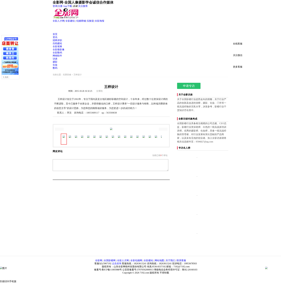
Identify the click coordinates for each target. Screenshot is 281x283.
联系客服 (181, 260)
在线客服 (237, 43)
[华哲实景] (184, 218)
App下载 (67, 6)
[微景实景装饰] (184, 199)
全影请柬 (57, 46)
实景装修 (67, 75)
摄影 (55, 62)
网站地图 (159, 260)
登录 (55, 6)
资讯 (55, 37)
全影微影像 (58, 49)
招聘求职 (57, 40)
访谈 (55, 58)
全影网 (98, 260)
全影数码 (57, 52)
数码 (55, 68)
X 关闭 (5, 77)
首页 (55, 34)
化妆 (55, 65)
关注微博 (83, 6)
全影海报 (99, 21)
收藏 (75, 6)
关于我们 (170, 260)
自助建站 (57, 43)
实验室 (90, 21)
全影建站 (70, 21)
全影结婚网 (136, 260)
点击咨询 (116, 263)
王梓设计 (77, 75)
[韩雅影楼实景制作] (184, 237)
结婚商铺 (81, 21)
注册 (60, 6)
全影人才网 (58, 21)
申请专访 (189, 85)
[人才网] (10, 74)
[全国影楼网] (66, 18)
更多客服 (237, 67)
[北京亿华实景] (184, 161)
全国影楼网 (109, 260)
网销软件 (57, 55)
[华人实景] (184, 180)
